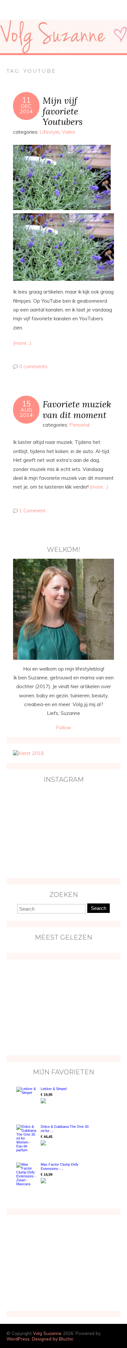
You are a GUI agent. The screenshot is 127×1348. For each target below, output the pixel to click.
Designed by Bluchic (53, 1338)
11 (26, 100)
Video (68, 132)
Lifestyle (50, 132)
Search (98, 908)
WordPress (18, 1338)
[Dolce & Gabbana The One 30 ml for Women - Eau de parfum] (26, 1138)
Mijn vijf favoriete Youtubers (63, 111)
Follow (63, 727)
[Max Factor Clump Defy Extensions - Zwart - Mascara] (26, 1174)
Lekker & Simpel (53, 1089)
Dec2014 (26, 108)
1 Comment (32, 510)
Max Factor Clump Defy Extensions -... (59, 1166)
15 (26, 403)
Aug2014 (26, 412)
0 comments (33, 366)
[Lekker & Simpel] (26, 1099)
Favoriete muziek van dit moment (77, 409)
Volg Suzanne (47, 1333)
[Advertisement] (53, 1007)
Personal (79, 425)
